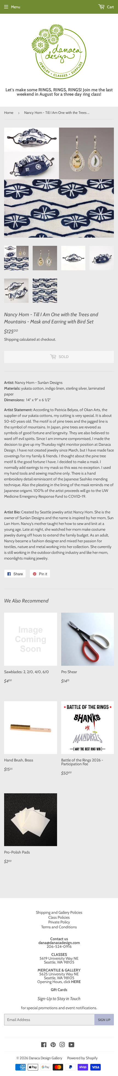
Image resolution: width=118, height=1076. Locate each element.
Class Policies (59, 917)
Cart (110, 6)
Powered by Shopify (82, 1058)
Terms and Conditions (59, 926)
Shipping (11, 339)
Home (8, 112)
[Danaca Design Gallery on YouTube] (71, 1045)
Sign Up (104, 1020)
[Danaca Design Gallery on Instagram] (62, 1045)
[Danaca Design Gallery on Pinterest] (53, 1045)
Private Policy (59, 922)
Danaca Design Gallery (45, 1058)
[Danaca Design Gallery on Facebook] (44, 1045)
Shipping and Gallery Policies (59, 912)
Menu (15, 6)
